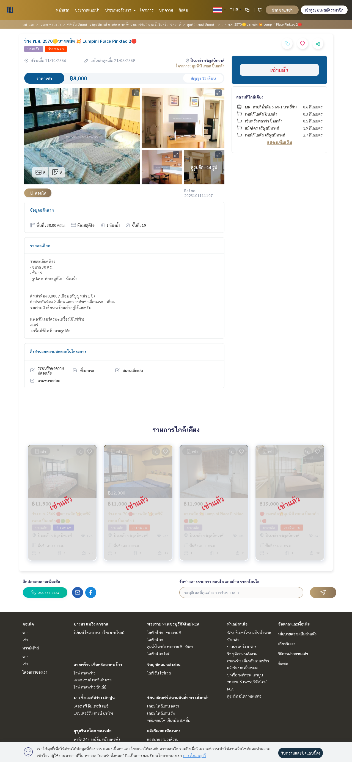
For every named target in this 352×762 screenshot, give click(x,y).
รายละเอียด (40, 245)
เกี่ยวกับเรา (286, 643)
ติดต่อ (183, 9)
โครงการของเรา (35, 672)
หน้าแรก (62, 9)
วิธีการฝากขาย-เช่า (293, 653)
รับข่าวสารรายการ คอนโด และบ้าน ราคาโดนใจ (219, 581)
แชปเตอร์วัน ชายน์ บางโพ (93, 713)
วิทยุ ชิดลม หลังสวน (163, 664)
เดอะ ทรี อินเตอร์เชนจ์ (91, 705)
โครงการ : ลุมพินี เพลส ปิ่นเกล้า (200, 65)
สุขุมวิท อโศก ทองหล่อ (93, 730)
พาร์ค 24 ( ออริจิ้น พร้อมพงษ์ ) (97, 739)
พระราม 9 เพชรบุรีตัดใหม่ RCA (173, 623)
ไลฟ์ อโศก (155, 639)
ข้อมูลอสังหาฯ (42, 209)
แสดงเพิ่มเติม (279, 142)
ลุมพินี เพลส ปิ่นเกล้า (201, 24)
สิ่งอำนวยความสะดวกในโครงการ (58, 351)
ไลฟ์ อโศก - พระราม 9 (164, 632)
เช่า (25, 639)
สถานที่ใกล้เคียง (249, 96)
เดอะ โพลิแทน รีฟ (161, 713)
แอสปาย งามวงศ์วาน (162, 739)
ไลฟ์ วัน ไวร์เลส (159, 672)
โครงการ (146, 9)
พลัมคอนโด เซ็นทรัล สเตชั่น (168, 720)
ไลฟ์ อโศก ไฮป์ (158, 653)
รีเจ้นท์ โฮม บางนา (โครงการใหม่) (99, 632)
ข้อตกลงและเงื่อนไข (294, 623)
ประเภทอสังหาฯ (118, 9)
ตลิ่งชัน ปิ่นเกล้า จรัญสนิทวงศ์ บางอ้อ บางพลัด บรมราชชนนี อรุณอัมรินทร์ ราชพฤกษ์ (124, 24)
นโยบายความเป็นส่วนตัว (297, 633)
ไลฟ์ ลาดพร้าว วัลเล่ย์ (90, 686)
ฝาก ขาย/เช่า (282, 9)
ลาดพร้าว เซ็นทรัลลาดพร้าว (98, 664)
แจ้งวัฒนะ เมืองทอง (163, 730)
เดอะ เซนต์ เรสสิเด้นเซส (93, 679)
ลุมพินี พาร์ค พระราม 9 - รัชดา (170, 646)
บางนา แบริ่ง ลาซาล (91, 623)
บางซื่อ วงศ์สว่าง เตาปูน (94, 697)
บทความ (166, 9)
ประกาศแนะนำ (87, 9)
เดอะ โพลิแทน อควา (163, 705)
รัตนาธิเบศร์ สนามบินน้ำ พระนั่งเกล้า (178, 697)
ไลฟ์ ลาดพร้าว (84, 672)
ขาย (26, 632)
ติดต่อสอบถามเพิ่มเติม (41, 581)
